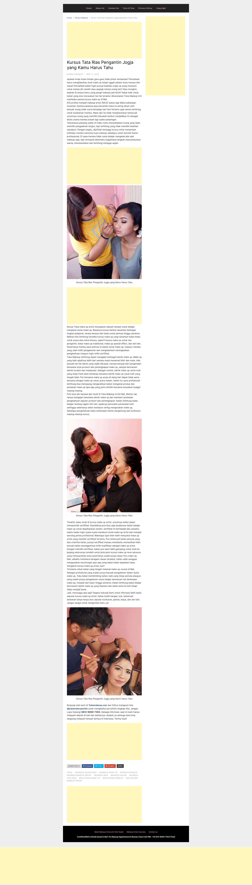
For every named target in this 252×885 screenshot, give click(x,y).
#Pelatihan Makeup (113, 778)
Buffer (120, 766)
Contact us (113, 8)
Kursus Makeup (81, 18)
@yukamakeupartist (77, 708)
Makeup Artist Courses (136, 832)
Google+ (111, 766)
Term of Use (129, 8)
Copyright (161, 8)
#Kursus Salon (119, 775)
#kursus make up (108, 772)
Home (89, 8)
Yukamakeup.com (98, 705)
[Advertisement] (104, 40)
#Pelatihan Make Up (89, 778)
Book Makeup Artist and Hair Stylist (109, 832)
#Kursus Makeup (129, 772)
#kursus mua (101, 775)
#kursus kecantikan (86, 772)
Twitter (99, 766)
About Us (100, 8)
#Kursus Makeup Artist (79, 775)
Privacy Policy (145, 8)
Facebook (88, 766)
